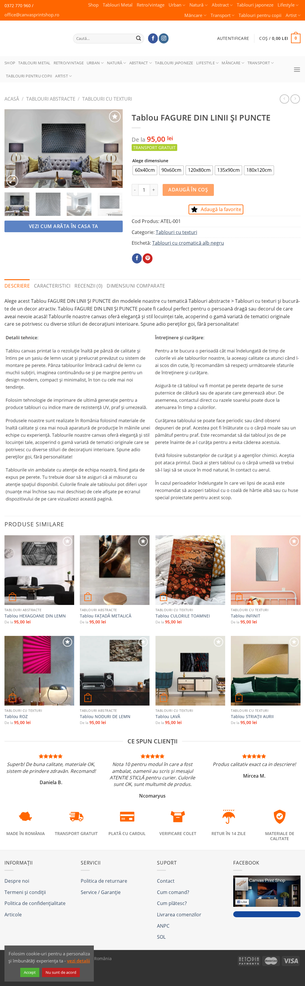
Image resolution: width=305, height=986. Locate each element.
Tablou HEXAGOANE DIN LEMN (35, 616)
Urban (175, 5)
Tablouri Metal (118, 5)
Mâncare (193, 15)
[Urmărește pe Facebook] (153, 38)
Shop (93, 5)
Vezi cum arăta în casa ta (63, 226)
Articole (13, 914)
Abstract (220, 5)
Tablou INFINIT (245, 616)
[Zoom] (12, 181)
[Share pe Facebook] (137, 258)
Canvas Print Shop (32, 34)
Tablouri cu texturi (107, 99)
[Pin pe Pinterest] (147, 258)
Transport (221, 15)
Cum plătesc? (172, 903)
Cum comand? (173, 892)
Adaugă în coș (188, 189)
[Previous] (14, 149)
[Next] (113, 149)
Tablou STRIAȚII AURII (252, 716)
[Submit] (139, 38)
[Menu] (297, 69)
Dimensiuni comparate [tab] (136, 286)
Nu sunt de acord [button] (61, 972)
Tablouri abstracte (50, 99)
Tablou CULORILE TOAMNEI (182, 616)
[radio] (145, 170)
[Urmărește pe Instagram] (164, 38)
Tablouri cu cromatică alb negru (188, 243)
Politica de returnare (104, 881)
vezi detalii (78, 961)
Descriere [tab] (17, 286)
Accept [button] (30, 972)
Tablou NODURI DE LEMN (105, 716)
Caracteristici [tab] (52, 286)
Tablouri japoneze (255, 5)
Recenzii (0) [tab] (88, 286)
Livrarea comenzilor (179, 914)
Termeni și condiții (25, 892)
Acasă (11, 99)
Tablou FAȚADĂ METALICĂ (105, 616)
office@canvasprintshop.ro (31, 15)
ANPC (163, 926)
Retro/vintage (150, 5)
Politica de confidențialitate (35, 903)
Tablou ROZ (16, 716)
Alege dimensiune (150, 160)
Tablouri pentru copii (260, 15)
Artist (291, 15)
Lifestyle (286, 5)
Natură (196, 5)
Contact (166, 881)
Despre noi (16, 881)
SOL (161, 937)
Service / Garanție (101, 892)
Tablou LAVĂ (167, 716)
